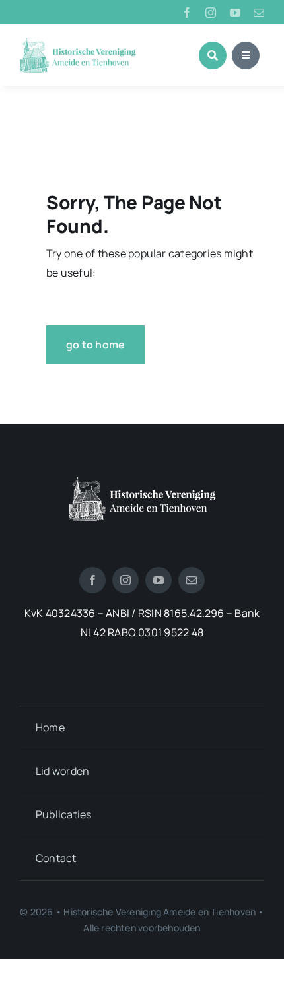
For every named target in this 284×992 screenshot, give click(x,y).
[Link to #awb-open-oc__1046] (213, 55)
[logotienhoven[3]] (142, 482)
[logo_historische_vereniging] (78, 43)
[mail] (259, 12)
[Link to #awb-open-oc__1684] (246, 55)
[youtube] (235, 12)
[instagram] (210, 12)
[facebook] (187, 12)
